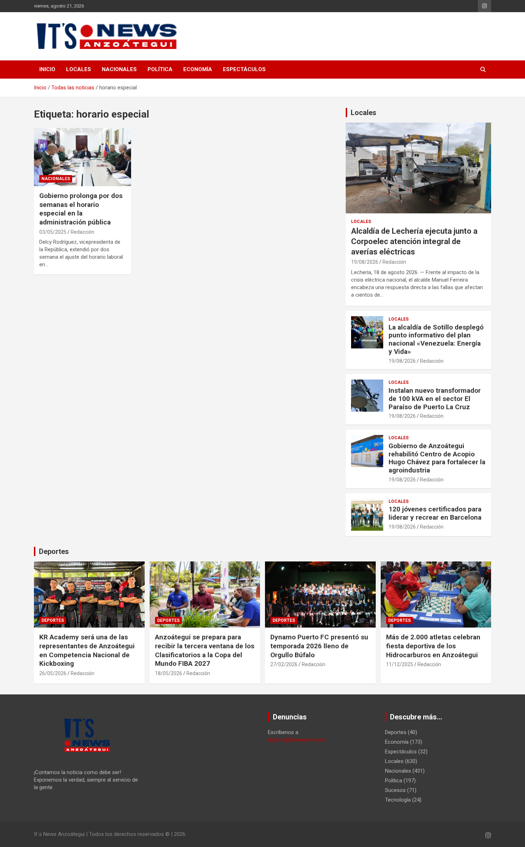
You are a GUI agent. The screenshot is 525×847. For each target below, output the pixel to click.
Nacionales (119, 69)
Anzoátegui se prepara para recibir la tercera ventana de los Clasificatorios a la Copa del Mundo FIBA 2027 (204, 650)
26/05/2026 (52, 673)
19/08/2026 (364, 262)
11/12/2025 (399, 664)
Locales (78, 69)
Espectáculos (244, 69)
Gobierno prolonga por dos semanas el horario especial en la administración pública (80, 209)
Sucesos (395, 790)
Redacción (82, 232)
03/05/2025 (52, 232)
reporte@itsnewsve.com (296, 740)
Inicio (47, 69)
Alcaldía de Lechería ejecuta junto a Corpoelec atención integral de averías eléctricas (414, 241)
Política (160, 69)
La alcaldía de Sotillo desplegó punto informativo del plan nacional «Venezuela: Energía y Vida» (436, 339)
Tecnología (398, 800)
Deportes (54, 551)
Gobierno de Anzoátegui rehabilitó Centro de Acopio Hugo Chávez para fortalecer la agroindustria (437, 458)
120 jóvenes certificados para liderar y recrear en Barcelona (435, 513)
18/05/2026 (168, 673)
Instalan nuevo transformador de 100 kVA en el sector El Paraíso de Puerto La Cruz (435, 398)
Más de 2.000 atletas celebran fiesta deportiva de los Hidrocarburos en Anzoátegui (433, 646)
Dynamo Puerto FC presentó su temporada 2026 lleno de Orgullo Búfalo (319, 646)
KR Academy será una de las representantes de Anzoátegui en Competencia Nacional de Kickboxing (87, 650)
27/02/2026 (284, 664)
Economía (197, 69)
